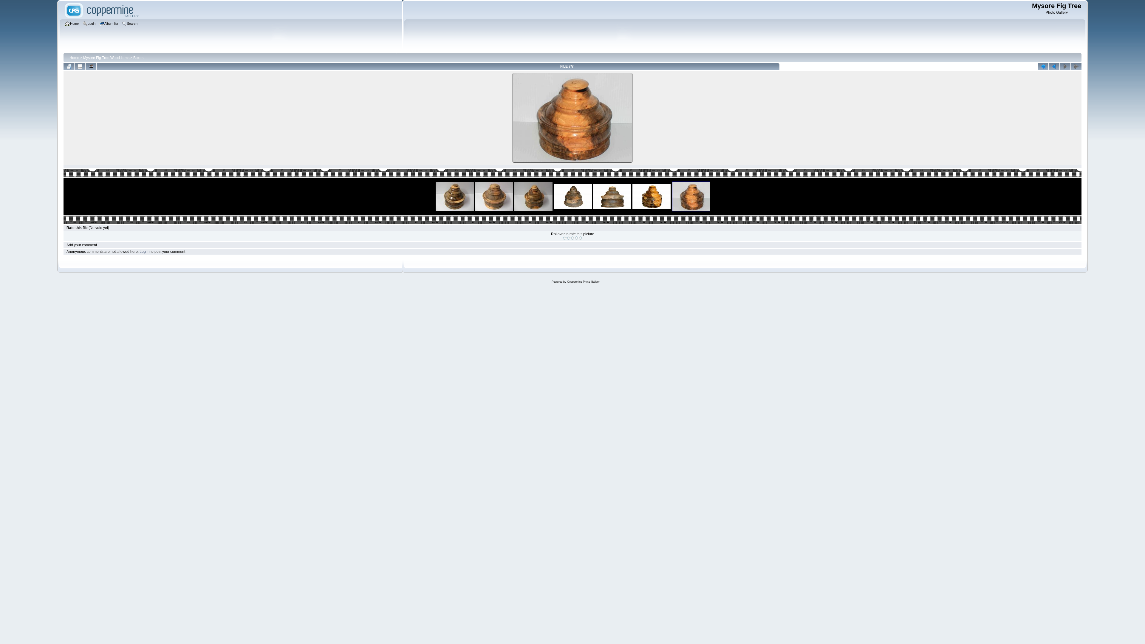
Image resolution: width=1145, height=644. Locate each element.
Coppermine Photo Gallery (583, 281)
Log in (145, 252)
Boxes (138, 58)
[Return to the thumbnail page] (69, 66)
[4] (576, 238)
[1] (565, 238)
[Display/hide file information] (80, 66)
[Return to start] (1043, 66)
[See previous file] (1054, 66)
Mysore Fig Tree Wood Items (106, 58)
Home (74, 58)
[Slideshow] (91, 66)
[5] (580, 238)
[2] (569, 238)
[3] (573, 238)
